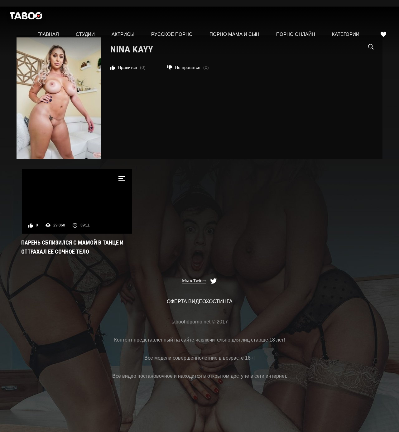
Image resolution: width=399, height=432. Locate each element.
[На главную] (26, 17)
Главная (48, 34)
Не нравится (192, 67)
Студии (85, 34)
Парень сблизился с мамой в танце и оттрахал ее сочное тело (72, 247)
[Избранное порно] (383, 34)
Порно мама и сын (234, 34)
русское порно (172, 34)
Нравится (132, 67)
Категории (345, 34)
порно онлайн (295, 34)
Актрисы (123, 34)
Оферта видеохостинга (200, 301)
